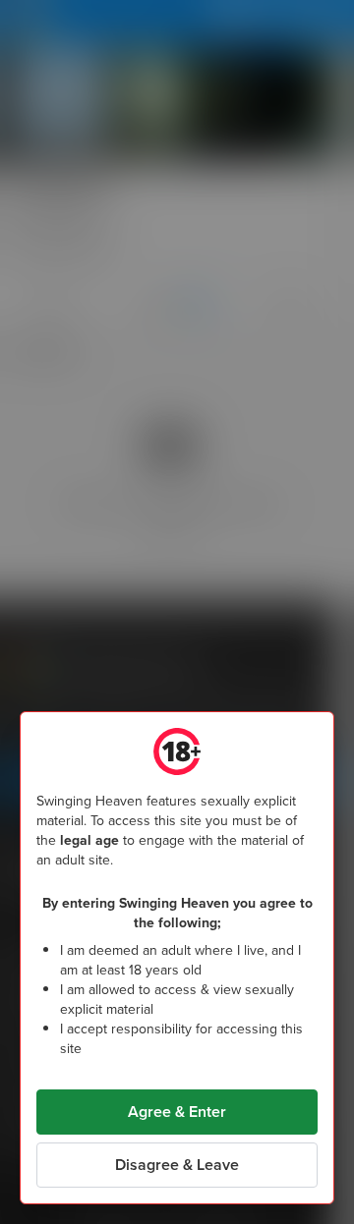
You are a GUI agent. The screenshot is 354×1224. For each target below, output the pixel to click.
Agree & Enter (177, 1111)
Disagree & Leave (177, 1164)
